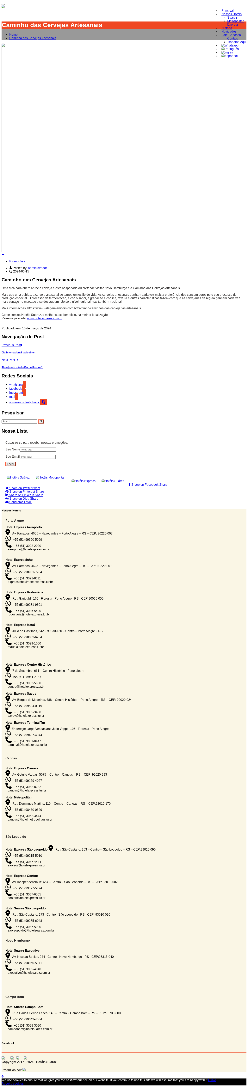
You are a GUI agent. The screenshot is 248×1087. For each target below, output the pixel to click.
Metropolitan (235, 21)
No (214, 1080)
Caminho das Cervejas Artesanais (32, 38)
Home (13, 34)
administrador (37, 268)
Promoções (17, 261)
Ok (210, 1080)
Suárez (232, 17)
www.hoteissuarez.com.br (44, 318)
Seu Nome (12, 449)
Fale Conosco (231, 35)
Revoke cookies (13, 1083)
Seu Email (12, 456)
